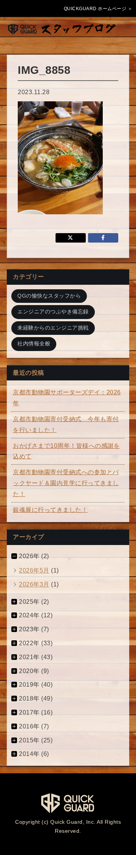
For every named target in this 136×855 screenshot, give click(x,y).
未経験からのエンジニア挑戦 (53, 328)
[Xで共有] (71, 238)
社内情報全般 (33, 344)
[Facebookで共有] (103, 238)
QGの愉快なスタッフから (49, 296)
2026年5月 (34, 570)
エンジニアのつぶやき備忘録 (53, 312)
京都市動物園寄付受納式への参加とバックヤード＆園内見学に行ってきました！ (66, 483)
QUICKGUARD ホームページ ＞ (98, 8)
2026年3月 (34, 584)
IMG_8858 (44, 70)
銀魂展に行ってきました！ (50, 510)
